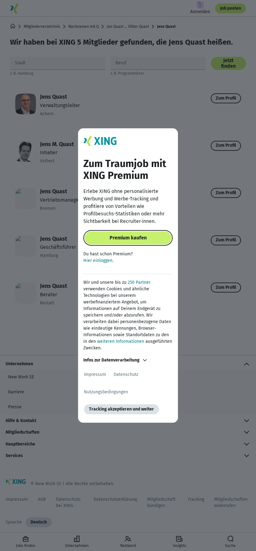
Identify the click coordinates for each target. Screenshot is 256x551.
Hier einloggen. (98, 260)
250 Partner (139, 282)
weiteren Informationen (120, 341)
